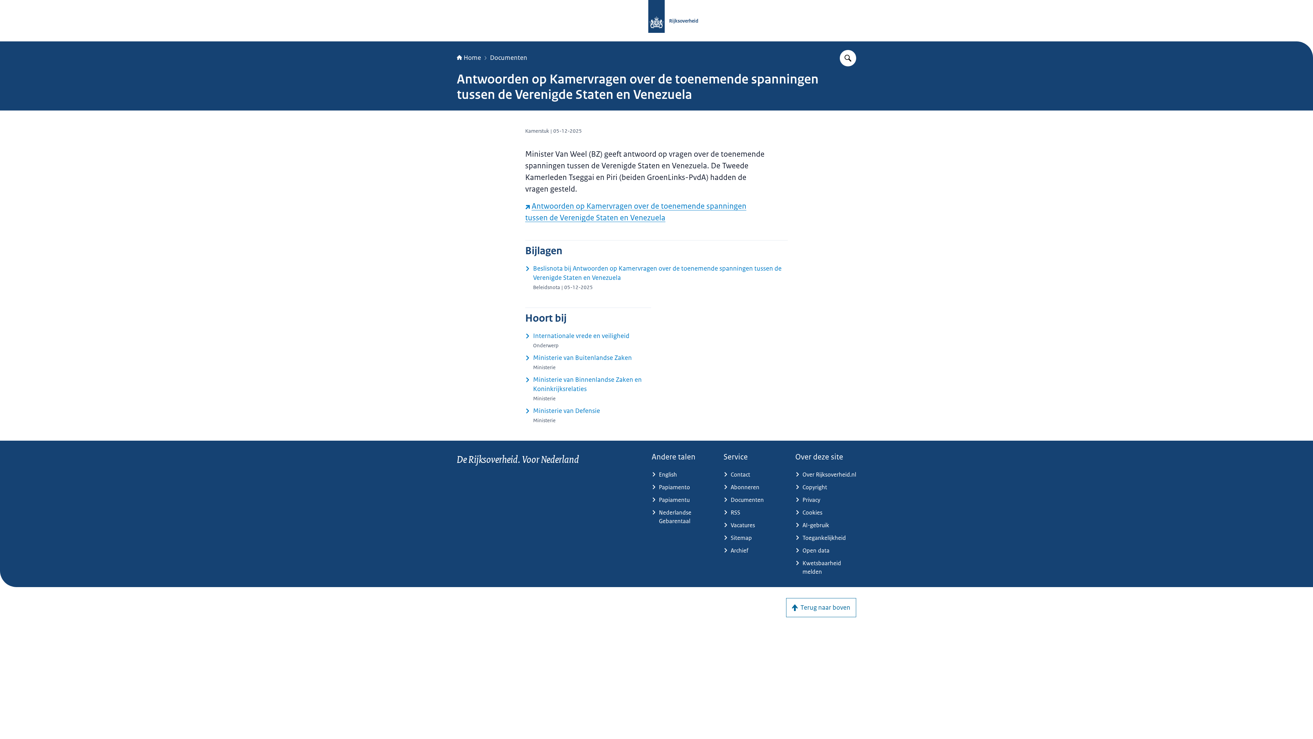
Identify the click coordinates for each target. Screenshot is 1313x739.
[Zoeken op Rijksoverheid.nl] (848, 58)
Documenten (508, 58)
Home (472, 58)
